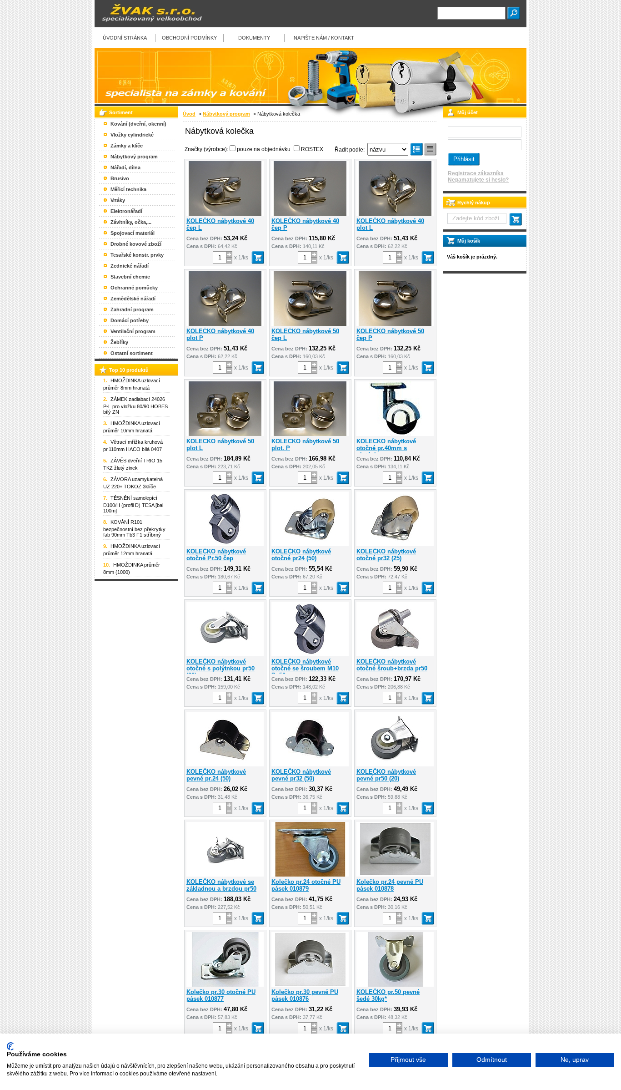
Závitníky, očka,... (130, 222)
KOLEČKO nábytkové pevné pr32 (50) (301, 775)
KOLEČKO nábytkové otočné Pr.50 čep (216, 555)
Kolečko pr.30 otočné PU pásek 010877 (220, 995)
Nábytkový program (226, 114)
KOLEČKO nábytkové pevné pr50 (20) (386, 775)
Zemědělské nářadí (132, 298)
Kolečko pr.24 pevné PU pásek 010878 (389, 885)
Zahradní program (132, 309)
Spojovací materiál (132, 233)
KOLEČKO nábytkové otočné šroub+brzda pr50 (391, 665)
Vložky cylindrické (132, 134)
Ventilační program (132, 331)
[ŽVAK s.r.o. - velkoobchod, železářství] (149, 25)
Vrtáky (117, 200)
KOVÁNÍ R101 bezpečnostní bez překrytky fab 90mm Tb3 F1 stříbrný (134, 528)
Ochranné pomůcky (134, 287)
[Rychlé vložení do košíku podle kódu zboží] (515, 219)
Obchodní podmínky (189, 38)
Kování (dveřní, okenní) (138, 124)
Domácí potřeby (129, 320)
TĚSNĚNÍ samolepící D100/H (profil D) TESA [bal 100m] (133, 504)
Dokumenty (254, 38)
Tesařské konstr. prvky (137, 255)
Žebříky (119, 342)
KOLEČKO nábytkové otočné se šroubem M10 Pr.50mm (305, 668)
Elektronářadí (126, 211)
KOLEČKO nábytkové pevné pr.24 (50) (216, 775)
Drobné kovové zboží (135, 244)
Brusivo (119, 178)
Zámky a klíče (126, 145)
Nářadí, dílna (125, 167)
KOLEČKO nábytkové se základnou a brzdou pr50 (221, 885)
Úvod (189, 114)
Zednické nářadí (129, 266)
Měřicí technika (128, 189)
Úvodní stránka (125, 38)
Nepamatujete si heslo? (478, 180)
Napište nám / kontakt (324, 38)
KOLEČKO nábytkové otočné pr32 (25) (386, 555)
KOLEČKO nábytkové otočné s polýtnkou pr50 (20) (220, 668)
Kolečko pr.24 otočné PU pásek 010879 (306, 885)
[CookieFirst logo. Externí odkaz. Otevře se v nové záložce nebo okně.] (10, 1046)
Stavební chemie (130, 276)
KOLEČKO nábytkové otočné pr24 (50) (301, 555)
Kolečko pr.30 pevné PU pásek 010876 (304, 995)
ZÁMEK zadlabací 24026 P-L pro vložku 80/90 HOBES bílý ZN (135, 405)
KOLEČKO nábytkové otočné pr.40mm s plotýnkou (386, 448)
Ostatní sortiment (131, 353)
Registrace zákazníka (476, 173)
